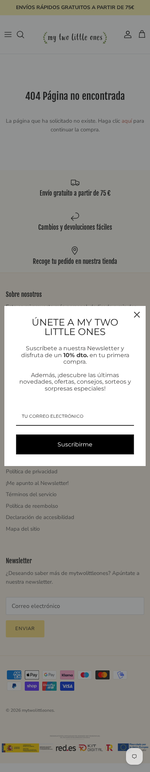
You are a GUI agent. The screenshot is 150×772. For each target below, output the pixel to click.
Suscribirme (75, 444)
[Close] (137, 314)
